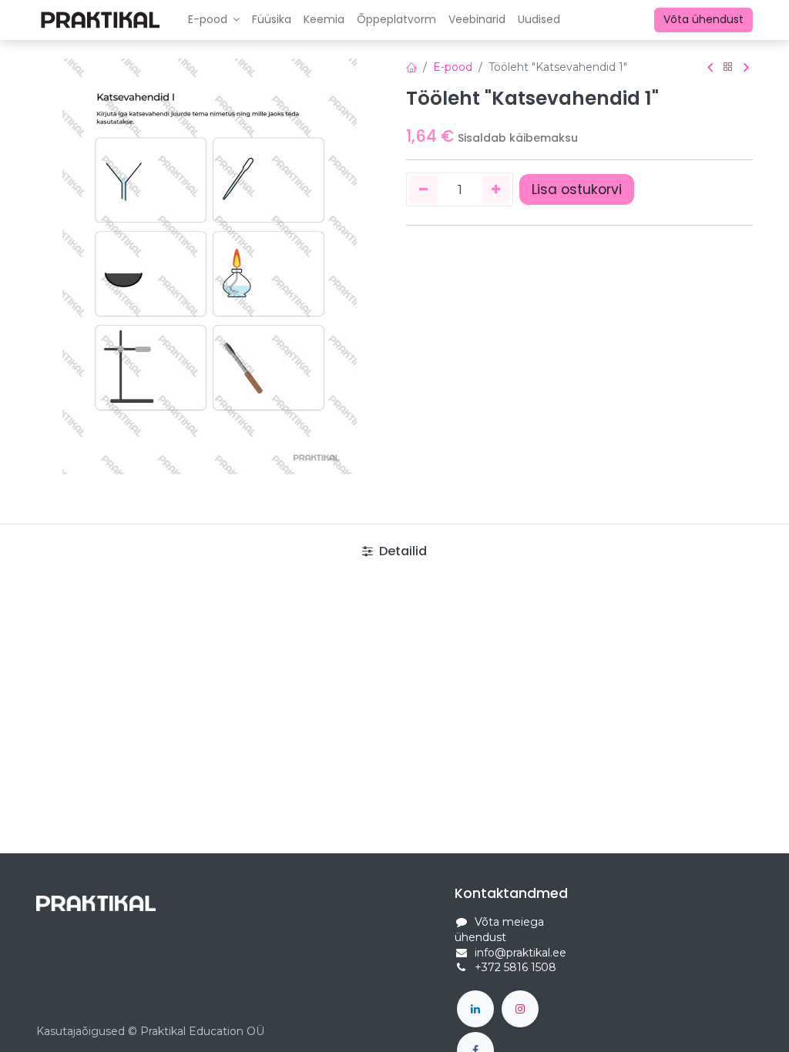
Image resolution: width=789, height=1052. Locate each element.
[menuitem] (271, 20)
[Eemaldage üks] (423, 189)
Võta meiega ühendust (499, 929)
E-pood (452, 67)
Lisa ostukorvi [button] (577, 189)
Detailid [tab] (401, 551)
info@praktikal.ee (520, 953)
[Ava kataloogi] (728, 67)
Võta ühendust (703, 19)
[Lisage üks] (496, 189)
